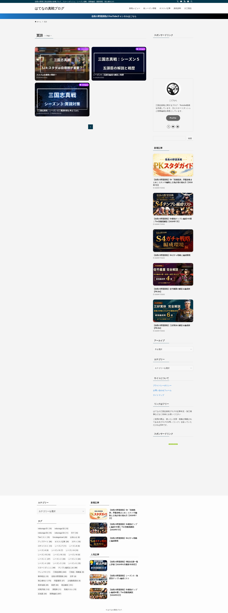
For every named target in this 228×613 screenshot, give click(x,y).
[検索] (191, 1)
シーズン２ (59, 559)
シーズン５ (59, 563)
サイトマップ (158, 395)
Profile (173, 118)
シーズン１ (44, 559)
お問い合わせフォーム (162, 390)
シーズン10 (57, 550)
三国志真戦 (59, 572)
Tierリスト (44, 537)
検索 (190, 138)
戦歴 (54, 585)
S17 (74, 533)
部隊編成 (55, 593)
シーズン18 (74, 554)
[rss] (184, 1)
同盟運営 (59, 580)
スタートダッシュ (46, 567)
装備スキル (70, 589)
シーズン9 (43, 550)
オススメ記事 (62, 541)
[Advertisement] (173, 57)
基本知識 (43, 585)
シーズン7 (60, 546)
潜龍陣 (56, 589)
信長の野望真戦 (59, 576)
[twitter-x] (177, 1)
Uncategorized (60, 537)
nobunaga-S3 (45, 533)
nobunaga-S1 (45, 528)
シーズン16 (59, 554)
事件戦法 (43, 576)
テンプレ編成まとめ (67, 567)
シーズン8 (74, 546)
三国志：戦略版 (76, 572)
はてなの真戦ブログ (49, 8)
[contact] (188, 1)
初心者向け (44, 580)
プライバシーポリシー (162, 385)
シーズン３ (74, 559)
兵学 (73, 576)
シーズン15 (44, 554)
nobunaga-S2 (61, 528)
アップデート (45, 541)
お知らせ (75, 537)
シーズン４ (44, 563)
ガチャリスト (45, 546)
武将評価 (43, 589)
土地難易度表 (74, 580)
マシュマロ (44, 572)
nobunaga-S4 (61, 533)
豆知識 (42, 593)
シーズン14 (72, 550)
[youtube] (181, 1)
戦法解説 (67, 585)
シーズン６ (74, 563)
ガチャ (76, 541)
